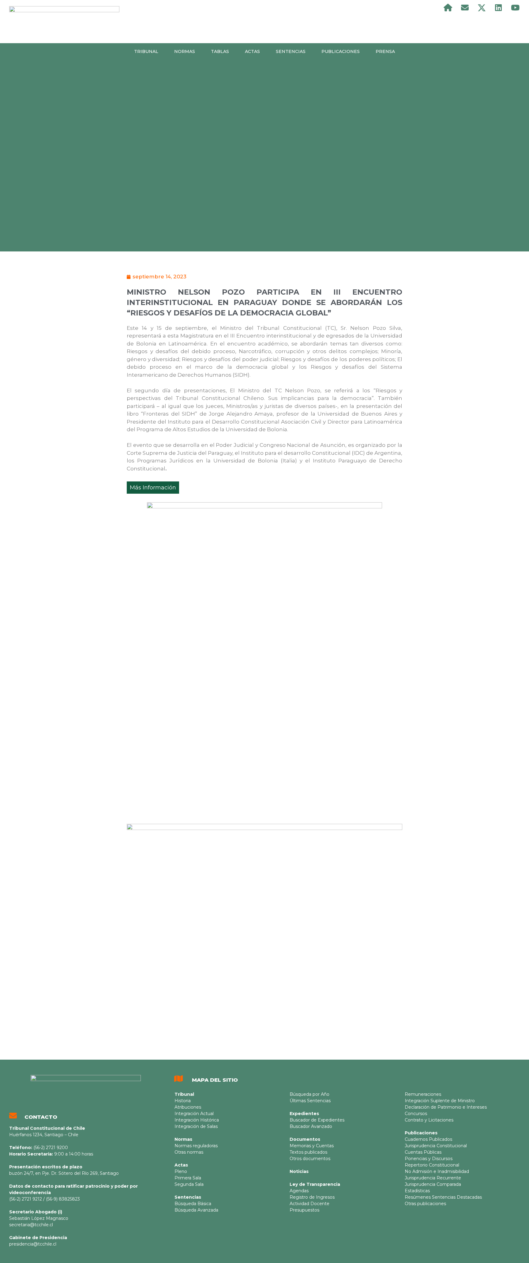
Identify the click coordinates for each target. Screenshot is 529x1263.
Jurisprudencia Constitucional (436, 1145)
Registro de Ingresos (312, 1197)
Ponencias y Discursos (428, 1158)
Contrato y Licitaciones (429, 1120)
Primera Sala (187, 1178)
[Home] (448, 7)
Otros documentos (310, 1158)
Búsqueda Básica (192, 1203)
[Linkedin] (498, 7)
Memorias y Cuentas (312, 1145)
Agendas (299, 1190)
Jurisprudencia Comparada (433, 1184)
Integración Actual (194, 1113)
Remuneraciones (423, 1094)
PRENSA (385, 51)
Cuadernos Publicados (428, 1139)
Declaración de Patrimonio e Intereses (446, 1107)
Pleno (180, 1171)
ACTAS (252, 51)
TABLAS (220, 51)
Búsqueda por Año (309, 1094)
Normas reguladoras (196, 1145)
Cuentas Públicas (423, 1152)
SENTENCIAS (291, 51)
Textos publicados (308, 1152)
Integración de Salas (196, 1126)
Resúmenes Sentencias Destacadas (443, 1197)
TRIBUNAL (146, 51)
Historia (182, 1100)
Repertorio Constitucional (432, 1165)
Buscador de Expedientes (317, 1120)
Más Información (153, 487)
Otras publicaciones (425, 1203)
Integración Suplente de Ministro (440, 1100)
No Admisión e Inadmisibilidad (437, 1171)
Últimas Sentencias (310, 1100)
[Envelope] (464, 7)
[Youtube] (515, 7)
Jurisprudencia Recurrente (433, 1178)
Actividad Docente (309, 1203)
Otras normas (188, 1152)
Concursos (416, 1113)
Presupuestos (304, 1210)
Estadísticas (417, 1190)
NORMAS (184, 51)
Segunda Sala (189, 1184)
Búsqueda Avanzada (196, 1210)
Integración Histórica (196, 1120)
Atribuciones (187, 1107)
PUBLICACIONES (340, 51)
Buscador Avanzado (311, 1126)
